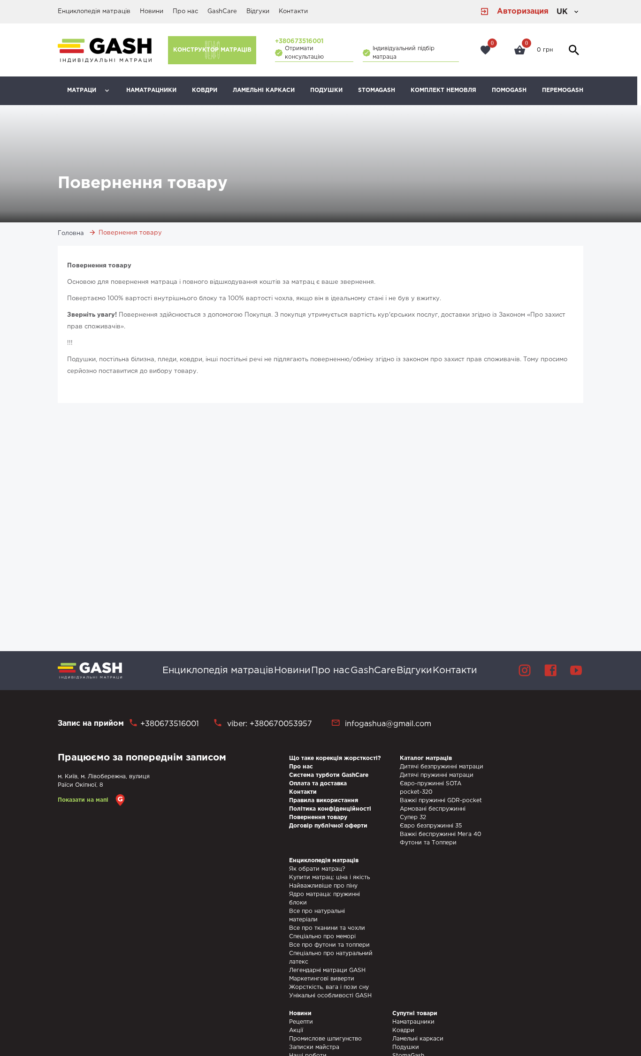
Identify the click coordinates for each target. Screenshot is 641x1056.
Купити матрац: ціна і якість (329, 877)
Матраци (81, 90)
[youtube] (576, 670)
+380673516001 (299, 41)
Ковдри (204, 90)
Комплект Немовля (443, 90)
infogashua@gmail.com (388, 724)
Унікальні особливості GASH (330, 995)
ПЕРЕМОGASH (562, 90)
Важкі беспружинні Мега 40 (440, 834)
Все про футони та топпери (329, 945)
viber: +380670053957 (268, 724)
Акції (296, 1030)
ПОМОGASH (509, 90)
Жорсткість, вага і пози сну (329, 987)
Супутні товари (414, 1013)
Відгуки (257, 11)
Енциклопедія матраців (94, 11)
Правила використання (323, 800)
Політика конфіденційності (330, 809)
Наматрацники (151, 90)
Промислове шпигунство (325, 1038)
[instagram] (525, 670)
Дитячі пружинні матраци (436, 775)
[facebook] (550, 670)
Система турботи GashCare (328, 775)
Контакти (293, 11)
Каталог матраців (426, 758)
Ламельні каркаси (264, 90)
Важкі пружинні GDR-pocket (441, 800)
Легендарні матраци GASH (327, 970)
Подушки (326, 90)
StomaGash (376, 90)
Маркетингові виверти (321, 978)
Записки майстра (314, 1047)
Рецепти (301, 1022)
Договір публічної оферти (328, 825)
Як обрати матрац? (317, 869)
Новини (151, 11)
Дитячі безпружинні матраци (441, 766)
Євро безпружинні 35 (431, 825)
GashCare (222, 11)
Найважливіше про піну (323, 886)
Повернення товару (318, 817)
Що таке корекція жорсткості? (335, 758)
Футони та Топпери (428, 842)
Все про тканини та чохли (327, 928)
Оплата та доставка (318, 783)
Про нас (185, 11)
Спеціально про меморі (322, 936)
